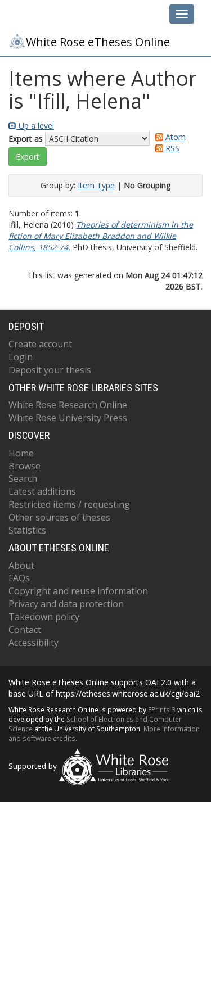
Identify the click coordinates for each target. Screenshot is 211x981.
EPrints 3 (162, 709)
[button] (27, 156)
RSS (171, 148)
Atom (174, 137)
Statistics (27, 530)
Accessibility (33, 642)
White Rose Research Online (67, 405)
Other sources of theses (59, 517)
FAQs (19, 578)
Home (21, 453)
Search (22, 478)
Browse (24, 466)
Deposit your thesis (49, 370)
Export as (25, 138)
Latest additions (42, 491)
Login (20, 357)
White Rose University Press (67, 418)
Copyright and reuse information (78, 591)
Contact (24, 629)
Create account (40, 344)
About (21, 565)
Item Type (96, 185)
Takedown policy (43, 617)
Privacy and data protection (66, 604)
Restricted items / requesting (69, 504)
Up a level (35, 125)
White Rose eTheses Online (98, 41)
